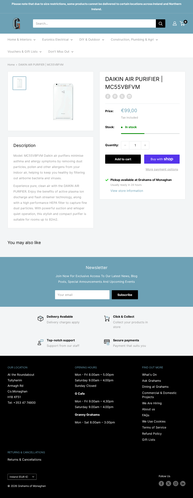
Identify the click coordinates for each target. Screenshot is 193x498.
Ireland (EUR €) (19, 476)
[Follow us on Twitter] (168, 483)
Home (11, 64)
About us (148, 409)
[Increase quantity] (145, 145)
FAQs (145, 415)
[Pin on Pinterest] (115, 96)
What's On (149, 374)
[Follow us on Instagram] (175, 483)
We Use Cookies (153, 421)
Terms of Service (154, 427)
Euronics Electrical (55, 39)
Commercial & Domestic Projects (159, 395)
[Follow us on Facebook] (161, 483)
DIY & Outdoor (89, 39)
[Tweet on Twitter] (122, 96)
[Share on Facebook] (107, 96)
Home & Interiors (19, 39)
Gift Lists (148, 439)
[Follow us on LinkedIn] (182, 483)
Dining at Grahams (155, 386)
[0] (182, 23)
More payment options (162, 169)
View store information (126, 191)
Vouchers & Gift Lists (23, 51)
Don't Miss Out (58, 51)
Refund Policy (152, 433)
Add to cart (123, 159)
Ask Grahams (151, 380)
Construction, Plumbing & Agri (132, 39)
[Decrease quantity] (125, 145)
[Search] (160, 23)
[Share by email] (129, 96)
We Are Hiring (152, 403)
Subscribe (124, 295)
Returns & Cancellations (24, 459)
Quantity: (112, 145)
